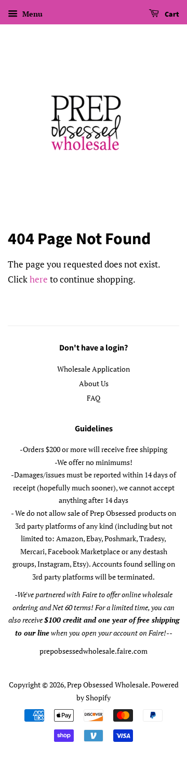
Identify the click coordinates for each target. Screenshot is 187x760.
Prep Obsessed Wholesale (107, 684)
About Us (94, 383)
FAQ (93, 398)
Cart (171, 14)
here (39, 279)
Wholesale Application (93, 369)
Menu (31, 14)
